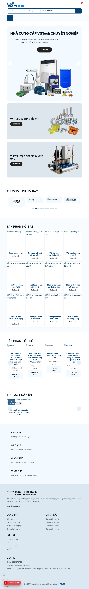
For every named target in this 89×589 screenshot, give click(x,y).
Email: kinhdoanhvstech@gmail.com (19, 565)
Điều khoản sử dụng (52, 522)
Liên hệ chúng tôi (12, 546)
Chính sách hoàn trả (52, 526)
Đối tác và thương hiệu (14, 526)
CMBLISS (61, 584)
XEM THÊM (44, 50)
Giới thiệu (10, 519)
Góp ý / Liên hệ (13, 506)
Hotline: (14, 562)
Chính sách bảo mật (52, 519)
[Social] (8, 574)
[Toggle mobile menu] (10, 18)
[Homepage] (15, 4)
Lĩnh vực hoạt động (13, 522)
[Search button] (78, 11)
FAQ (8, 542)
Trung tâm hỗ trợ (12, 539)
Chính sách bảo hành (53, 529)
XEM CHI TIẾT (15, 376)
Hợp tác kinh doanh (13, 529)
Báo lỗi (9, 549)
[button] (43, 94)
